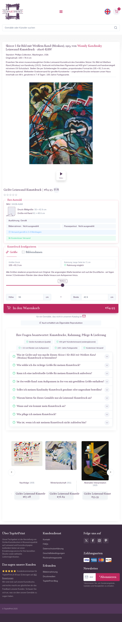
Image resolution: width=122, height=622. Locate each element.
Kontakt (46, 539)
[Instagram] (99, 540)
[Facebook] (93, 540)
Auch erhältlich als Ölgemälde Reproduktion (62, 323)
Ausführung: (17, 220)
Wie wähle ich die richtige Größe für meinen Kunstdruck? (48, 365)
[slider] (62, 285)
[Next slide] (110, 472)
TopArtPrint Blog (50, 581)
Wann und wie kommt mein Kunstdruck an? (41, 406)
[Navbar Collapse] (61, 11)
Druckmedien (49, 576)
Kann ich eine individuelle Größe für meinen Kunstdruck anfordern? (54, 373)
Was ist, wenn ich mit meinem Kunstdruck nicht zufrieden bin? (51, 422)
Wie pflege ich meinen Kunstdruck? (36, 414)
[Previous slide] (11, 472)
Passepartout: (79, 226)
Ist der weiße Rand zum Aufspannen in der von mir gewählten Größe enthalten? (60, 381)
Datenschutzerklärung (53, 548)
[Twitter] (86, 540)
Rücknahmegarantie (52, 557)
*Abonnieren (107, 577)
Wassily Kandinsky (89, 46)
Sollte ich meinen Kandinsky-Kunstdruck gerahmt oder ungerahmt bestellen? (59, 390)
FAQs (45, 544)
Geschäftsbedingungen (54, 553)
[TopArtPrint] (12, 11)
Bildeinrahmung (50, 572)
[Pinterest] (106, 540)
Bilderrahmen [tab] (34, 252)
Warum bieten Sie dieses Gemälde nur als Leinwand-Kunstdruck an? (54, 398)
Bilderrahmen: (23, 226)
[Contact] (84, 316)
